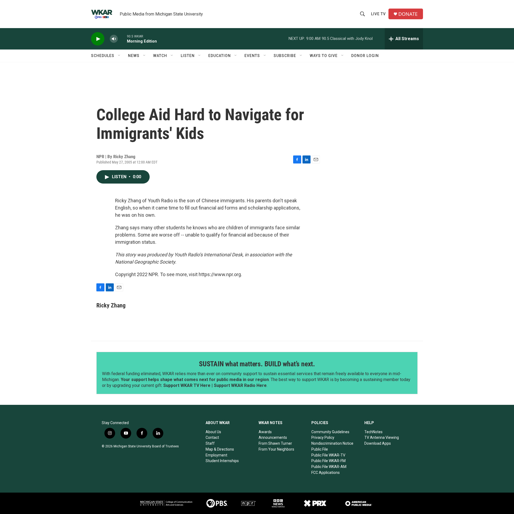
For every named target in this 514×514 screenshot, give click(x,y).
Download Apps (377, 443)
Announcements (273, 437)
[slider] (122, 38)
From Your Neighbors (276, 449)
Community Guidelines (330, 432)
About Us (213, 432)
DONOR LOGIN (365, 56)
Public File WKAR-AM (328, 466)
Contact (212, 437)
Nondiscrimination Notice (332, 443)
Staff (210, 443)
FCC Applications (325, 472)
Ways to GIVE (324, 56)
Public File (319, 449)
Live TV (378, 14)
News (133, 56)
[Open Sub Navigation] (119, 55)
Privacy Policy (322, 437)
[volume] (113, 39)
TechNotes (373, 432)
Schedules (102, 56)
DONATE (408, 14)
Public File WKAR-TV (328, 455)
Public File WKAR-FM (328, 461)
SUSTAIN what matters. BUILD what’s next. (257, 364)
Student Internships (222, 461)
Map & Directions (220, 449)
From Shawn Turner (275, 443)
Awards (265, 432)
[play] (97, 39)
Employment (216, 455)
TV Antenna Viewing (381, 437)
